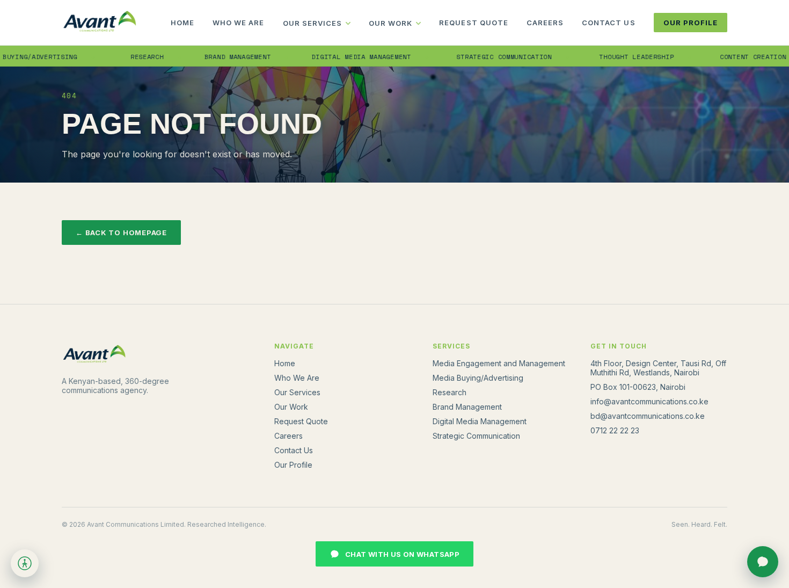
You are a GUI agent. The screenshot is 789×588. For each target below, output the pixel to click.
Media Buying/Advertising (478, 377)
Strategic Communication (489, 56)
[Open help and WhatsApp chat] (762, 561)
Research (132, 56)
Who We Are (238, 22)
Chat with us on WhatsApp (402, 554)
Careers (545, 22)
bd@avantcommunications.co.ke (647, 415)
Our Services (312, 23)
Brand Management (222, 56)
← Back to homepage (121, 232)
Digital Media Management (346, 56)
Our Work (390, 23)
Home (182, 22)
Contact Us (608, 22)
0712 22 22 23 (614, 430)
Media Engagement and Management (499, 363)
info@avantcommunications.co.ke (649, 401)
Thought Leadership (622, 56)
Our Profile (690, 22)
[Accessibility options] (25, 563)
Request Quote (473, 22)
